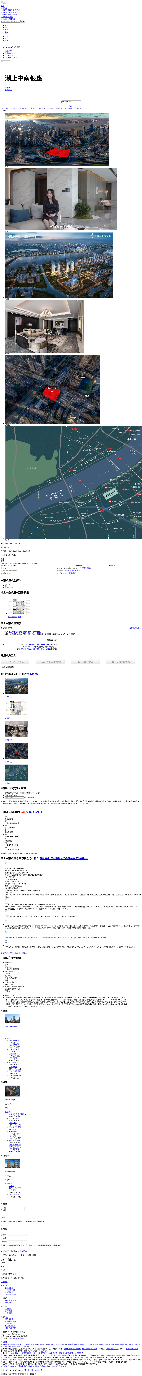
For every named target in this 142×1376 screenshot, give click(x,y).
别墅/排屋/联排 (10, 1328)
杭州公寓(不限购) (7, 17)
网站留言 (30, 1366)
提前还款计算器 (11, 1290)
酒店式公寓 (9, 1319)
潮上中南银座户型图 (89, 1349)
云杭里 (20, 1344)
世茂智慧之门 (14, 1062)
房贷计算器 (9, 1288)
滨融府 (11, 1186)
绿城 (6, 36)
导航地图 (45, 1366)
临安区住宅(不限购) (8, 19)
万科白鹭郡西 (14, 1194)
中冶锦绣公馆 (10, 1171)
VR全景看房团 (10, 1300)
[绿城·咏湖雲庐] (12, 1096)
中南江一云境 (14, 1040)
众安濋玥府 (28, 1344)
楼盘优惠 (8, 1313)
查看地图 (34, 563)
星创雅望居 (62, 1344)
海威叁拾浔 (13, 1123)
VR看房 (14, 108)
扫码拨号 (79, 565)
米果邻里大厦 (14, 1049)
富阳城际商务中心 (39, 1344)
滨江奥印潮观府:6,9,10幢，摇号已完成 (35, 649)
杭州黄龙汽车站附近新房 (87, 1344)
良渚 (6, 32)
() (6, 918)
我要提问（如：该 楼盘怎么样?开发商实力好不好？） (20, 853)
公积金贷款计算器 (11, 1294)
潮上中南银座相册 (40, 1353)
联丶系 (17, 1366)
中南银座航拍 (15, 1353)
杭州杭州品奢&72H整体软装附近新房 (110, 1344)
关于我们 (4, 1366)
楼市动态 (8, 1309)
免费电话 (23, 1251)
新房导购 (8, 1311)
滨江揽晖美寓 (14, 1149)
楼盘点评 (68, 108)
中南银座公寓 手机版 (17, 1338)
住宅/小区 (8, 1323)
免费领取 (5, 1241)
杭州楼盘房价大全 (55, 1366)
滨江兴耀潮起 (14, 1118)
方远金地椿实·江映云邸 (17, 1114)
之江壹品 (12, 1190)
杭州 (2, 3)
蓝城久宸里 (13, 1067)
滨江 (10, 90)
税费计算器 (9, 1292)
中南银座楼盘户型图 (54, 1353)
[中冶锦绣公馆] (12, 1168)
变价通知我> (5, 547)
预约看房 (111, 565)
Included (66, 1366)
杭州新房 (4, 8)
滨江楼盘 (8, 55)
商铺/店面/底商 (10, 1321)
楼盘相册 (42, 108)
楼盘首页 (5, 108)
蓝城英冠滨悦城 (15, 1075)
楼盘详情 (23, 108)
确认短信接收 (29, 797)
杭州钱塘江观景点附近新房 (18, 1346)
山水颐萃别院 (72, 1344)
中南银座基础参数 (26, 1353)
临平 (6, 30)
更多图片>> (33, 674)
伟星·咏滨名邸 (14, 1140)
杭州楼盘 (8, 53)
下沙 (6, 34)
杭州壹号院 (13, 1131)
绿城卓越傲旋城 (15, 1071)
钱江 (6, 27)
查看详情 (8, 1038)
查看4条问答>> (34, 812)
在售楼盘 (4, 1342)
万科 (6, 38)
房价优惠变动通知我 (72, 570)
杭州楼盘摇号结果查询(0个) (11, 14)
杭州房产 (8, 51)
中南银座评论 (78, 1353)
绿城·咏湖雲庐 (10, 1100)
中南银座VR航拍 (112, 1349)
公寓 (6, 90)
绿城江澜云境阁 (11, 1026)
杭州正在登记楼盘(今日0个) (11, 12)
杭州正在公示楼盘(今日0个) (11, 10)
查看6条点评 (5, 953)
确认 (71, 106)
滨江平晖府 (13, 1058)
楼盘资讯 (59, 108)
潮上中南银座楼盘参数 (72, 1349)
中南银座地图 (68, 1353)
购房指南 (8, 1303)
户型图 (50, 108)
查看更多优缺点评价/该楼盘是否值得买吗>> (64, 858)
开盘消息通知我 (85, 568)
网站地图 (38, 1366)
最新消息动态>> (135, 628)
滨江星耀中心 (14, 1045)
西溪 (6, 40)
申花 (6, 25)
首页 (2, 6)
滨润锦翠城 (5, 1344)
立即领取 (4, 1282)
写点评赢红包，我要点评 (19, 953)
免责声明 (11, 1366)
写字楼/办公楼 (10, 1326)
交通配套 (32, 108)
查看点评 (72, 573)
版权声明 (23, 1366)
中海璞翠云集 (52, 1344)
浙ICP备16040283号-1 (35, 1370)
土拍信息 (77, 108)
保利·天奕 (13, 1344)
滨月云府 (12, 1054)
